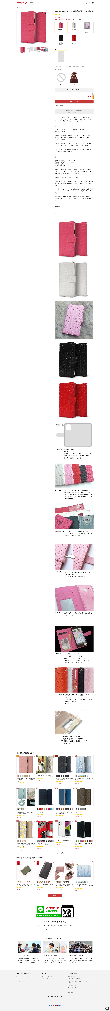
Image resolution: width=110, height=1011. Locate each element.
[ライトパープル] (81, 841)
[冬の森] (76, 776)
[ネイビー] (38, 809)
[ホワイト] (53, 809)
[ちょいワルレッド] (44, 841)
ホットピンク (61, 30)
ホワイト (74, 30)
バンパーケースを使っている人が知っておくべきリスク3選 (80, 982)
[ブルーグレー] (66, 882)
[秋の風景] (85, 776)
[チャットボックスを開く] (107, 1008)
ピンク (87, 31)
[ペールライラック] (29, 776)
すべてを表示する (55, 895)
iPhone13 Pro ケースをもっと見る (55, 853)
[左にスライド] (17, 49)
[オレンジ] (42, 809)
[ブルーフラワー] (23, 841)
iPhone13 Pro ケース (31, 7)
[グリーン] (66, 809)
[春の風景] (81, 776)
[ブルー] (51, 809)
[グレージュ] (23, 776)
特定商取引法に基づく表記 (22, 976)
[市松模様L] (59, 776)
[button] (32, 2)
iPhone (22, 7)
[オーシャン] (72, 809)
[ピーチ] (46, 809)
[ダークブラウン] (68, 809)
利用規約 (18, 978)
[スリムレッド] (51, 841)
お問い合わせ (71, 992)
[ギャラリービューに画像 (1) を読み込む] (23, 49)
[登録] (66, 929)
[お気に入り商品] (89, 2)
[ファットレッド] (38, 841)
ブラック (61, 43)
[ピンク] (18, 776)
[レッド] (40, 809)
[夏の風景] (83, 776)
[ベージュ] (25, 776)
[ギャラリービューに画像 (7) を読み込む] (37, 49)
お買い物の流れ (71, 976)
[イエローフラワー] (18, 841)
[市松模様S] (57, 776)
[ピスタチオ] (61, 882)
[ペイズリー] (68, 776)
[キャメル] (64, 809)
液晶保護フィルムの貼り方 (74, 978)
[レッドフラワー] (25, 841)
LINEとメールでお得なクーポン (49, 976)
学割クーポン (45, 978)
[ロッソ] (59, 809)
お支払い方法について (73, 987)
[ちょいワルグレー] (49, 841)
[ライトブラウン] (27, 776)
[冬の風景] (79, 776)
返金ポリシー (71, 990)
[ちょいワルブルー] (46, 841)
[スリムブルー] (53, 841)
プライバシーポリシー (21, 981)
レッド (74, 43)
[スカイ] (57, 809)
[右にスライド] (49, 49)
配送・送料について (72, 985)
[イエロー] (85, 841)
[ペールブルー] (20, 776)
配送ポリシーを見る (77, 19)
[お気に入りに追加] (34, 756)
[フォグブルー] (83, 809)
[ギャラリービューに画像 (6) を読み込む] (30, 49)
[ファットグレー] (42, 841)
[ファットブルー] (40, 841)
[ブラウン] (90, 841)
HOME (18, 7)
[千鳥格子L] (64, 776)
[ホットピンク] (49, 809)
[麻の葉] (66, 776)
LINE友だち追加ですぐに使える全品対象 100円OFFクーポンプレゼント (74, 111)
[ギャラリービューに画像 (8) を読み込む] (44, 49)
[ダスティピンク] (57, 882)
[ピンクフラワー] (20, 841)
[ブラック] (70, 809)
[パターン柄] (87, 776)
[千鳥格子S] (61, 776)
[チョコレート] (76, 809)
